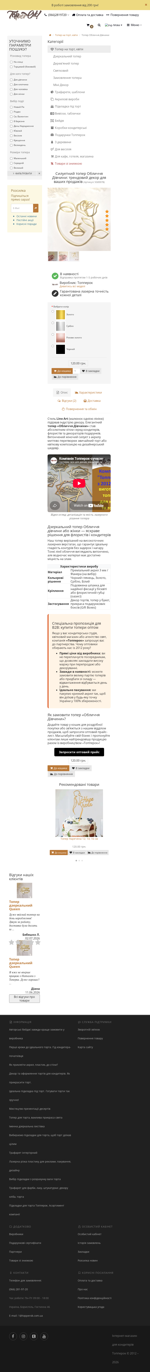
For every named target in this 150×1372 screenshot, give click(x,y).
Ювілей (18, 130)
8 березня (19, 121)
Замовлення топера (67, 78)
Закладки (83, 1251)
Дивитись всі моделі (72, 286)
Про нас (83, 1289)
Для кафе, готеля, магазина (73, 156)
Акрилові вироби (66, 99)
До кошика (64, 371)
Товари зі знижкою (68, 163)
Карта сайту (85, 1047)
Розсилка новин (88, 1260)
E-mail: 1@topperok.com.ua (26, 1315)
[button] (89, 25)
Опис (64, 392)
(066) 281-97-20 (18, 1289)
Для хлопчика (21, 84)
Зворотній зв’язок (89, 1029)
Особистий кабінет (90, 1234)
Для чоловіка (21, 89)
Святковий (60, 71)
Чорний (70, 349)
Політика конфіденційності (95, 1298)
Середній (19, 163)
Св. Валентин (21, 116)
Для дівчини (20, 79)
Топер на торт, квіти (68, 49)
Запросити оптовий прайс (79, 752)
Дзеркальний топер (67, 56)
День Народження (24, 126)
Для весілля (62, 149)
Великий (18, 167)
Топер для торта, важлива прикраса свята (35, 1117)
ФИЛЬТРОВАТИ (23, 173)
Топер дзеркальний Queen (20, 905)
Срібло (70, 326)
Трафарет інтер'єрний (23, 1152)
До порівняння (66, 377)
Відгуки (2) (68, 401)
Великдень (20, 145)
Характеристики (90, 392)
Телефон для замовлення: (25, 1280)
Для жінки (19, 93)
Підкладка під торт (67, 106)
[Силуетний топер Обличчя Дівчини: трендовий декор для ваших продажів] (79, 219)
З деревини (62, 142)
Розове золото (74, 337)
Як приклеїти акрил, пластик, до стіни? (33, 1064)
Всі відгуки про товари (24, 998)
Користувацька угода (91, 1307)
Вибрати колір (61, 306)
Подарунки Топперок (69, 135)
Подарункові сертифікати (25, 1243)
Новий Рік (19, 107)
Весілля (18, 135)
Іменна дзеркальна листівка (27, 1126)
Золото (70, 314)
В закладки (92, 371)
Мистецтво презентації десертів (29, 1108)
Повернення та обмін (81, 409)
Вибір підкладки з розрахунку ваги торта (35, 1179)
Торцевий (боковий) (25, 66)
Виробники (16, 1234)
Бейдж (59, 121)
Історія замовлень (89, 1243)
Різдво (17, 111)
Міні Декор (61, 85)
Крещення (19, 140)
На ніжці (18, 61)
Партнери (15, 1251)
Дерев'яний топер (66, 63)
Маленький (20, 158)
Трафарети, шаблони (69, 92)
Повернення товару (124, 15)
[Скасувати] (39, 173)
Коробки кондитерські (70, 128)
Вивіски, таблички (67, 113)
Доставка (94, 401)
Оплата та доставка (89, 15)
